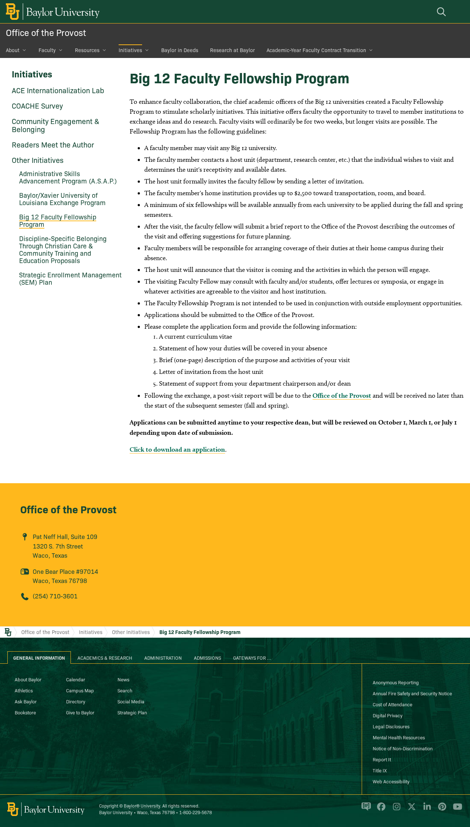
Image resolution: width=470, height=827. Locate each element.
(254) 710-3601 (55, 595)
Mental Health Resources (399, 737)
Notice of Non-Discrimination (403, 748)
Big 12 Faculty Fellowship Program (57, 220)
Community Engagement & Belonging (55, 125)
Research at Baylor (232, 50)
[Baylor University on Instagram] (395, 809)
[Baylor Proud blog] (364, 809)
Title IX (380, 770)
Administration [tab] (163, 657)
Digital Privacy (387, 715)
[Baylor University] (51, 11)
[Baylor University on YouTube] (456, 809)
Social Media (131, 701)
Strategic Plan (132, 712)
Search (125, 690)
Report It (382, 759)
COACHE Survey (37, 105)
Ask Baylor (26, 701)
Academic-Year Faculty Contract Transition (316, 50)
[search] (442, 11)
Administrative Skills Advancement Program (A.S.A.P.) (68, 177)
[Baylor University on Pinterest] (440, 809)
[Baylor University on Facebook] (379, 809)
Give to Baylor (80, 712)
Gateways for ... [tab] (252, 657)
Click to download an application (177, 449)
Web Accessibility (391, 781)
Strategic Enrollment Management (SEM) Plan (70, 278)
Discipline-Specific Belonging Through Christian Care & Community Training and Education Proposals (62, 249)
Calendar (75, 679)
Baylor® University (142, 805)
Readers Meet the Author (53, 144)
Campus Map (80, 690)
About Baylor (28, 679)
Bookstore (25, 712)
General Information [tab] (39, 657)
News (123, 679)
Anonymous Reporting (396, 682)
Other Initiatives (38, 159)
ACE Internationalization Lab (58, 90)
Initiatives (130, 50)
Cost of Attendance (392, 704)
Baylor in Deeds (179, 50)
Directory (75, 701)
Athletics (24, 690)
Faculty (47, 50)
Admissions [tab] (207, 657)
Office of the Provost (46, 32)
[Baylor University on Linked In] (425, 809)
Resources (87, 50)
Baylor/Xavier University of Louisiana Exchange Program (62, 198)
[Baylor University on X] (410, 809)
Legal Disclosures (391, 726)
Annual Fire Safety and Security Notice (412, 693)
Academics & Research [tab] (104, 657)
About (12, 50)
